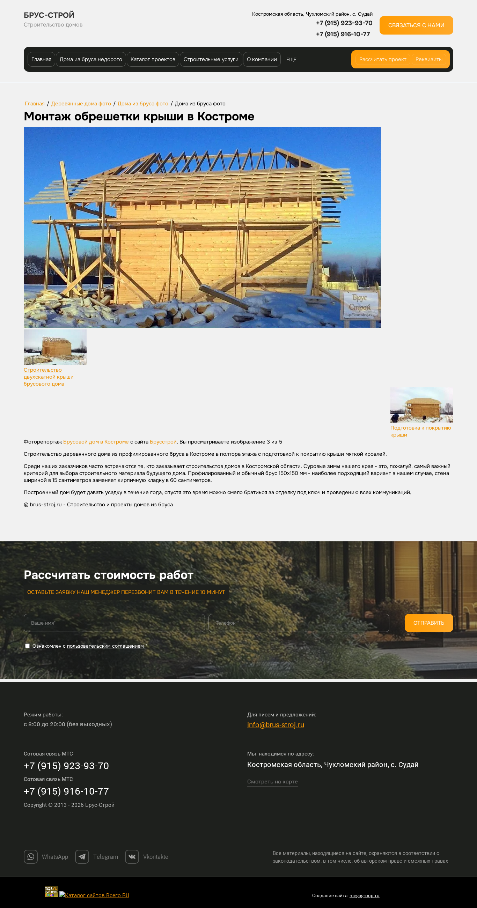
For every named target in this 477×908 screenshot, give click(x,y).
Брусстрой (163, 441)
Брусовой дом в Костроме (96, 441)
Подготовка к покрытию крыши (420, 431)
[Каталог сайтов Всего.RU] (94, 895)
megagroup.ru (365, 895)
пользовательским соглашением (106, 646)
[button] (416, 25)
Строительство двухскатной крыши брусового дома (49, 376)
